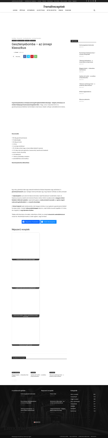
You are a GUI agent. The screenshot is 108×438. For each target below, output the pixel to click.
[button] (94, 10)
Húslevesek (52, 372)
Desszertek (19, 38)
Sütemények (33, 40)
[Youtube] (95, 1)
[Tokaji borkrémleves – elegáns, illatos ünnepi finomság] (45, 410)
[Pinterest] (32, 56)
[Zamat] (13, 52)
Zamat (16, 52)
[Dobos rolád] (45, 396)
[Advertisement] (54, 24)
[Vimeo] (93, 1)
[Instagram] (89, 1)
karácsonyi (27, 40)
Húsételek (33, 372)
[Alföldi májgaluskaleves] (74, 93)
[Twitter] (91, 1)
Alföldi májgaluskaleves (85, 91)
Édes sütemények (21, 40)
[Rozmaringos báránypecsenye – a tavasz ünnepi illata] (74, 55)
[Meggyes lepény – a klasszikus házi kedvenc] (20, 367)
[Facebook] (86, 1)
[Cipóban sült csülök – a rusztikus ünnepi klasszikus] (39, 367)
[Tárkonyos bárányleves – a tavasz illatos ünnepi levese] (74, 62)
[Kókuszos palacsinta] (74, 101)
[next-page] (15, 380)
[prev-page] (13, 380)
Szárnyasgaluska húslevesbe (86, 45)
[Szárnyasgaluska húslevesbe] (74, 47)
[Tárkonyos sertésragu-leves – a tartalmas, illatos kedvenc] (58, 367)
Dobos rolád (53, 394)
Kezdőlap (14, 38)
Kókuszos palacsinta (84, 99)
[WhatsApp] (35, 56)
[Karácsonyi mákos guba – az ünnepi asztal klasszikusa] (45, 403)
